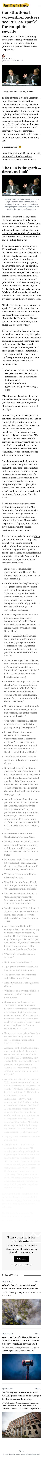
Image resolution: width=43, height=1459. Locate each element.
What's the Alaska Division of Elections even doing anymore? (20, 1287)
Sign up (21, 1451)
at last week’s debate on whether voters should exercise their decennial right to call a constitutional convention (21, 230)
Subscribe (21, 1259)
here (19, 1200)
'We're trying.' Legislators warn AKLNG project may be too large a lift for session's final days (21, 1395)
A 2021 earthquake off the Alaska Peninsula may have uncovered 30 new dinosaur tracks (21, 156)
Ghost (33, 1454)
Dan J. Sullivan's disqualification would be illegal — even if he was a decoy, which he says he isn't (21, 1340)
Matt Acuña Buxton (9, 59)
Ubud (38, 1454)
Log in (30, 1265)
